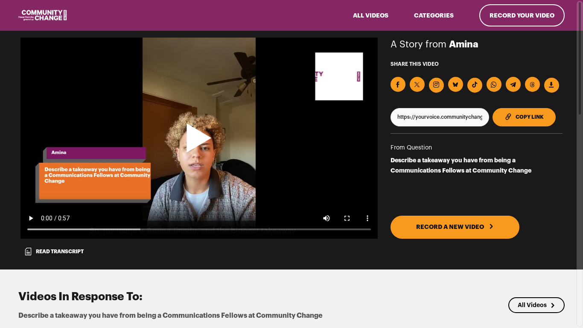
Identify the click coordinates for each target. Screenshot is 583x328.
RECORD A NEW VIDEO (450, 227)
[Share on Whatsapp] (494, 84)
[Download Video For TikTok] (474, 85)
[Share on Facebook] (398, 84)
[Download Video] (551, 85)
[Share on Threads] (532, 84)
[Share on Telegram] (513, 84)
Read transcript (60, 251)
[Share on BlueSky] (455, 84)
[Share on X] (417, 84)
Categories (434, 15)
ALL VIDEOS (370, 15)
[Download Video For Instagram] (436, 85)
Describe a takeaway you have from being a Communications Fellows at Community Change (461, 165)
